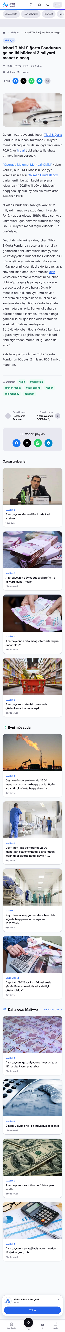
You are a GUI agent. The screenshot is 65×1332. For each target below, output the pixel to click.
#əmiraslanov (12, 393)
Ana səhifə (11, 13)
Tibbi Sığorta (53, 134)
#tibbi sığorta (33, 387)
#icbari (49, 387)
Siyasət (48, 13)
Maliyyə (15, 32)
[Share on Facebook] (15, 81)
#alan (22, 381)
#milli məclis (36, 381)
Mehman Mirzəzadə (17, 72)
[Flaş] (28, 1322)
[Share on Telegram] (39, 81)
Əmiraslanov (49, 175)
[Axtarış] (31, 4)
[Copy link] (47, 81)
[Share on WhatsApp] (31, 81)
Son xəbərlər (31, 13)
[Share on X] (23, 81)
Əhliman (33, 175)
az (56, 4)
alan (52, 272)
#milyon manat (13, 387)
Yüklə (32, 1310)
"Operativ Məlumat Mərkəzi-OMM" (27, 164)
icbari (21, 150)
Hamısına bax (51, 1009)
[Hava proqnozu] (39, 4)
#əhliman (29, 393)
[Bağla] (58, 1299)
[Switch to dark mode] (48, 4)
